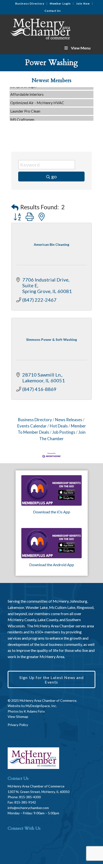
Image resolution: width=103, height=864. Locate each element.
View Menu (81, 48)
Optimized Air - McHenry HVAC (37, 100)
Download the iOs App (51, 512)
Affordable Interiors (27, 91)
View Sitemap (18, 716)
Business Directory (29, 3)
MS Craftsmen (22, 116)
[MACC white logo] (43, 28)
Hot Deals (59, 425)
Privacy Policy (18, 725)
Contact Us (53, 10)
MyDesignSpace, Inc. (41, 706)
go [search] (54, 176)
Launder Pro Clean (25, 108)
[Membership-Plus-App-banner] (51, 490)
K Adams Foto (34, 711)
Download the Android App (51, 564)
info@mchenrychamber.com (28, 808)
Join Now (83, 3)
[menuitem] (30, 3)
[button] (14, 207)
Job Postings (63, 432)
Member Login (60, 3)
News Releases (68, 419)
